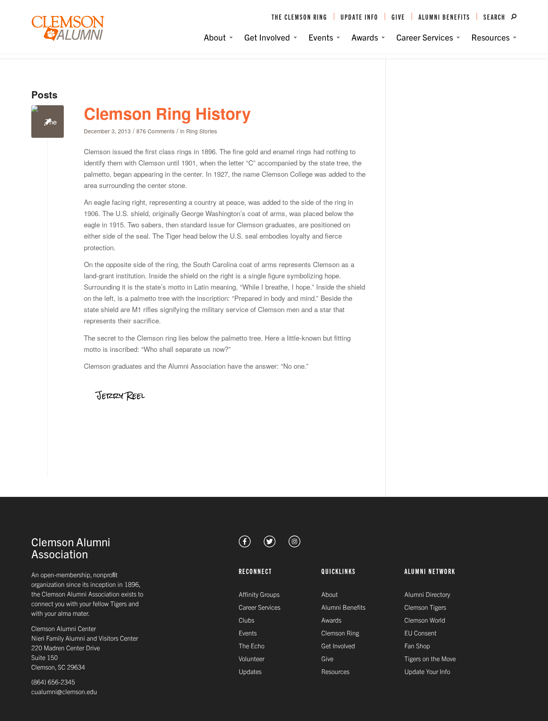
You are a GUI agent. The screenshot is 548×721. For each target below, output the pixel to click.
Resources (335, 671)
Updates (250, 671)
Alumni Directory (427, 594)
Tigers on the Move (430, 658)
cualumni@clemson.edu (64, 691)
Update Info (359, 16)
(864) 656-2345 (53, 682)
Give (398, 16)
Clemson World (424, 620)
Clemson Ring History (167, 113)
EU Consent (420, 633)
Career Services (259, 607)
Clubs (246, 620)
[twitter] (270, 544)
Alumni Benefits (444, 16)
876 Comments (155, 131)
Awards (331, 620)
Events (248, 633)
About (329, 594)
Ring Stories (201, 131)
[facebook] (245, 544)
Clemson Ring (340, 633)
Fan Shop (417, 645)
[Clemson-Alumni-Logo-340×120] (68, 29)
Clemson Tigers (425, 607)
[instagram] (294, 544)
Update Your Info (427, 671)
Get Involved (338, 645)
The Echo (251, 645)
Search (495, 16)
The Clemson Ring (299, 16)
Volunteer (251, 658)
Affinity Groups (259, 594)
